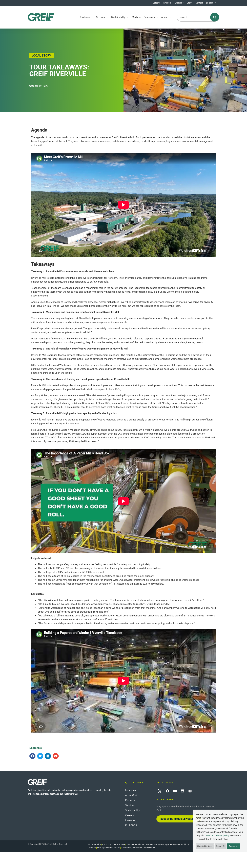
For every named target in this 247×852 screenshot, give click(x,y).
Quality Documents (111, 847)
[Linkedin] (182, 791)
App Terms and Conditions (177, 844)
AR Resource (149, 847)
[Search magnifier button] (214, 17)
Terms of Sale (119, 844)
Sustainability (118, 17)
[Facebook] (167, 791)
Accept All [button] (233, 846)
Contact (199, 3)
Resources (149, 17)
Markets (136, 17)
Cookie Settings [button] (204, 846)
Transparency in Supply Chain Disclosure (144, 844)
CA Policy (106, 844)
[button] (32, 756)
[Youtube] (175, 791)
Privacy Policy (94, 844)
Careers (156, 3)
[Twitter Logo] (159, 791)
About (164, 17)
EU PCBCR (131, 825)
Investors (167, 3)
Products (85, 17)
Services (100, 17)
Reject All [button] (220, 846)
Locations (179, 3)
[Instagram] (190, 791)
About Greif (131, 795)
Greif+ (189, 3)
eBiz (99, 847)
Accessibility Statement (131, 847)
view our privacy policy (217, 835)
